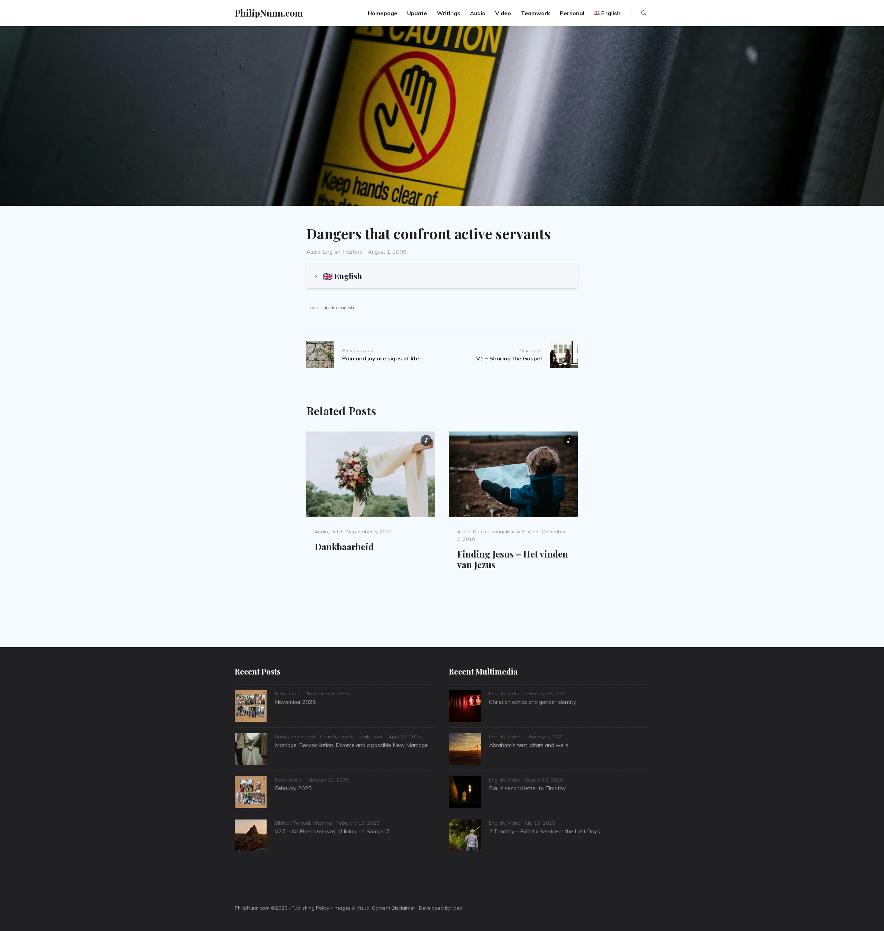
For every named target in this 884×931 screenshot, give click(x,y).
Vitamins (323, 823)
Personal (572, 13)
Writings (448, 13)
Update (417, 13)
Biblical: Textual (292, 823)
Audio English (339, 307)
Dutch (337, 531)
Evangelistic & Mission (513, 531)
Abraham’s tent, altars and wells (528, 744)
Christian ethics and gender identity (532, 701)
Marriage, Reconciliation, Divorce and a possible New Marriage (351, 744)
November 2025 (295, 701)
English (331, 251)
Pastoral (353, 251)
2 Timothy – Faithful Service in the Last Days (544, 831)
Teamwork (535, 13)
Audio (478, 13)
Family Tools (370, 737)
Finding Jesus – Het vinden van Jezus (512, 559)
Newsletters (288, 693)
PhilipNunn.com (269, 13)
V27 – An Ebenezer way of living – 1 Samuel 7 (332, 831)
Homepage (382, 13)
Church (328, 737)
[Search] (643, 13)
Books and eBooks (296, 737)
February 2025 (293, 788)
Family (345, 737)
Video (503, 13)
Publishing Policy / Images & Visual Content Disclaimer (353, 908)
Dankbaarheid (344, 546)
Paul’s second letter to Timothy (527, 788)
